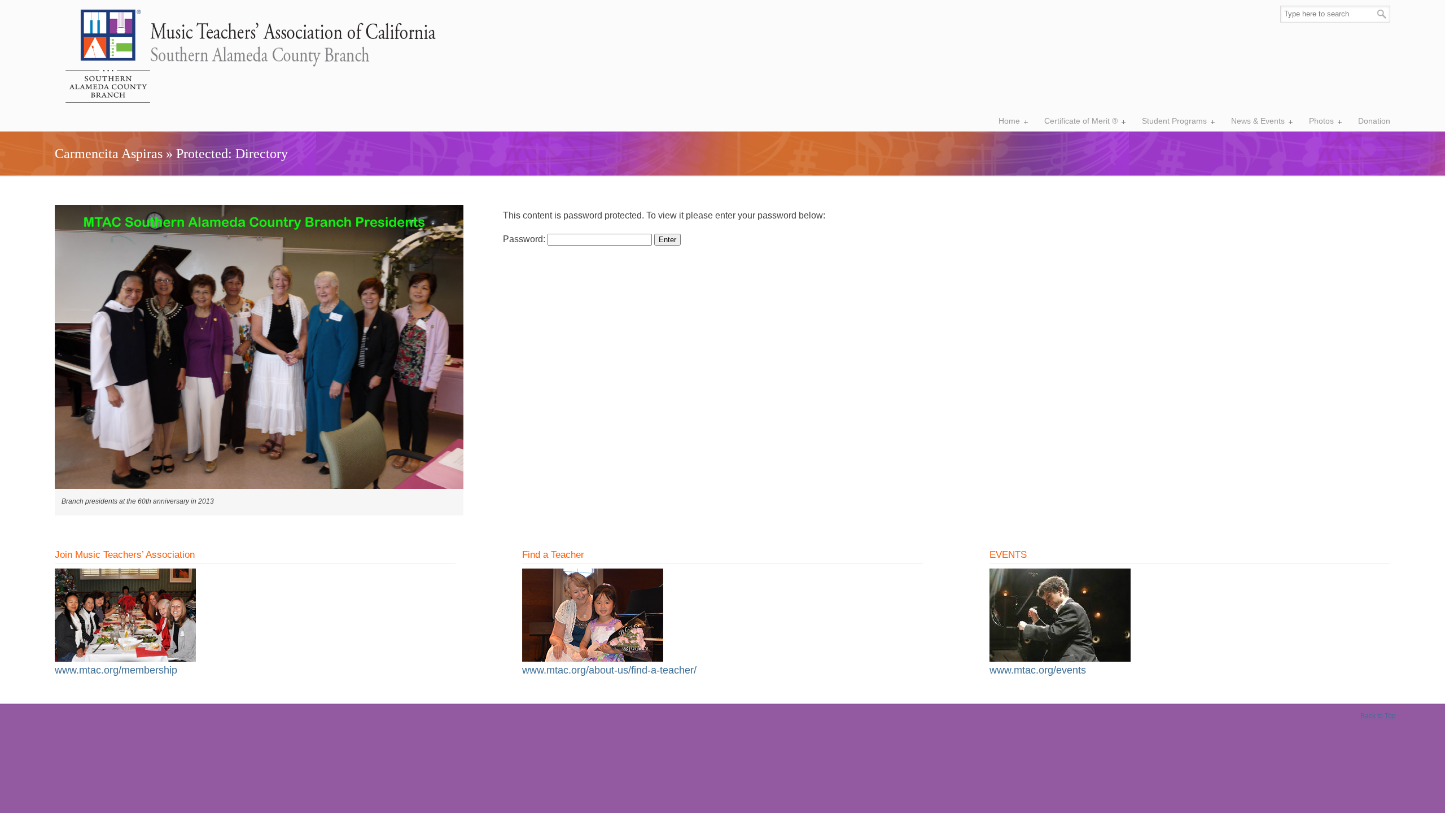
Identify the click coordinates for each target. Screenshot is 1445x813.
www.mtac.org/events (1037, 670)
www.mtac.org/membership (116, 670)
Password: (525, 239)
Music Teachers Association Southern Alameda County (246, 57)
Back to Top (1378, 716)
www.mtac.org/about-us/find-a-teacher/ (609, 670)
